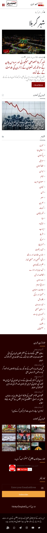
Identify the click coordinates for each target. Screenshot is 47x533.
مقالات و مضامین (38, 289)
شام (41, 176)
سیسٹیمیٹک (40, 328)
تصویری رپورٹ (38, 313)
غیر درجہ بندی (39, 304)
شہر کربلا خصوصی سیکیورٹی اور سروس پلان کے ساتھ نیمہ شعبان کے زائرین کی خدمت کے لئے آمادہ (25, 66)
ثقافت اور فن (38, 274)
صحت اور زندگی (38, 294)
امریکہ (41, 239)
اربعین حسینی (39, 309)
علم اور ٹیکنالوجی (38, 264)
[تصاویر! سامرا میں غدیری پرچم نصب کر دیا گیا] (38, 446)
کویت (41, 207)
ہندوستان (40, 279)
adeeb (41, 57)
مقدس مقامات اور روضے (35, 254)
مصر (42, 197)
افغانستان (40, 165)
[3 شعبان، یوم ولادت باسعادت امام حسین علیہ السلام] (9, 428)
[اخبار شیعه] (34, 4)
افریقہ (41, 233)
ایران (41, 171)
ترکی (42, 318)
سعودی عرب (38, 181)
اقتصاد (41, 323)
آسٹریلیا (40, 244)
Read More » (38, 84)
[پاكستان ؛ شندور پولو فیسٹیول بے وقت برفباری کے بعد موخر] (9, 437)
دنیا (42, 218)
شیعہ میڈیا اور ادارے (36, 269)
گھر (42, 12)
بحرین (41, 202)
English (22, 506)
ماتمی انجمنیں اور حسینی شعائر (34, 259)
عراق (41, 160)
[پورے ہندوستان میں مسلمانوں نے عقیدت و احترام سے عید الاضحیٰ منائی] (23, 446)
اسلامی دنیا (40, 150)
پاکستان (40, 155)
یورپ (41, 228)
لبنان (41, 186)
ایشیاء (41, 223)
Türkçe (15, 506)
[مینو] (3, 5)
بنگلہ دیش (40, 299)
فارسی (33, 506)
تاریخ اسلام (39, 284)
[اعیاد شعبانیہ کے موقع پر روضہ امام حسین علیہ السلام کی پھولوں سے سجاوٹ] (38, 437)
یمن (42, 192)
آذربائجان (40, 213)
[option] (23, 115)
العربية (28, 506)
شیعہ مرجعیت (39, 249)
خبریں (41, 144)
